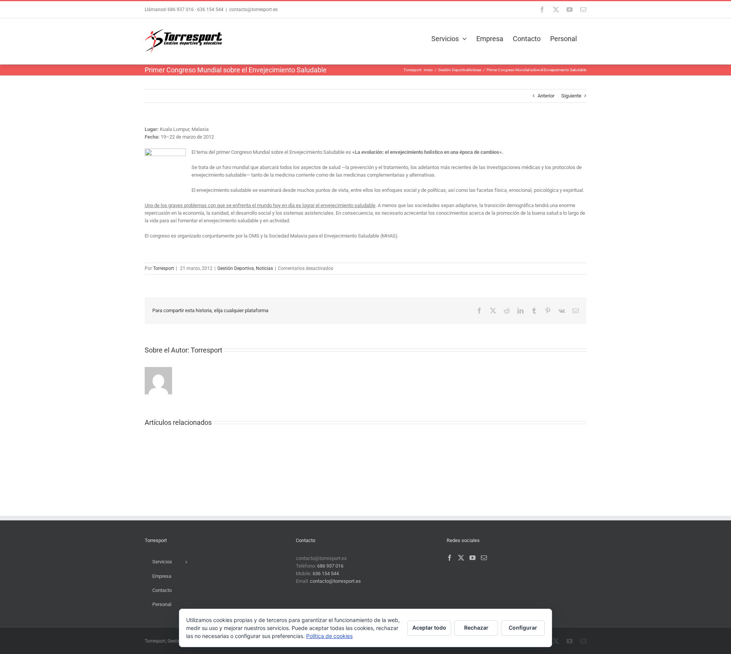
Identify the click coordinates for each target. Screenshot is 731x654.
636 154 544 (210, 9)
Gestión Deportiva (235, 268)
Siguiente (571, 96)
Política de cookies (329, 636)
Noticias (264, 268)
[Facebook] (450, 558)
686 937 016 (180, 9)
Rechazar (476, 627)
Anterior (546, 96)
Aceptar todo (429, 627)
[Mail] (484, 558)
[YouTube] (472, 558)
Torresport (163, 268)
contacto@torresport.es (253, 9)
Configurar (523, 627)
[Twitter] (461, 558)
